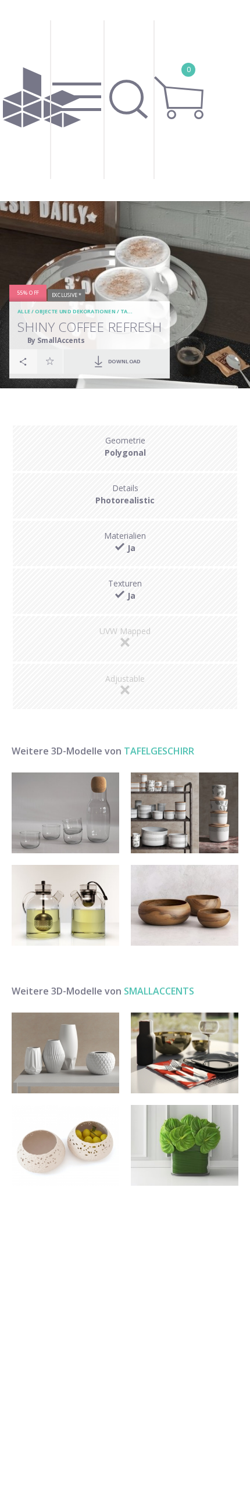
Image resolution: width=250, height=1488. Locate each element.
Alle (23, 312)
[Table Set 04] (184, 1053)
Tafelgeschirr (159, 751)
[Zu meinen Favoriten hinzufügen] (50, 361)
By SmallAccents (55, 340)
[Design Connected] (42, 100)
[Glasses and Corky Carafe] (65, 812)
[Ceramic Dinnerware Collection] (184, 812)
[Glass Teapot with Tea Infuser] (65, 905)
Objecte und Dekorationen (75, 312)
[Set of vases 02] (65, 1053)
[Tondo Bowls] (184, 905)
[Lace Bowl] (65, 1145)
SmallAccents (159, 991)
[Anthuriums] (184, 1145)
